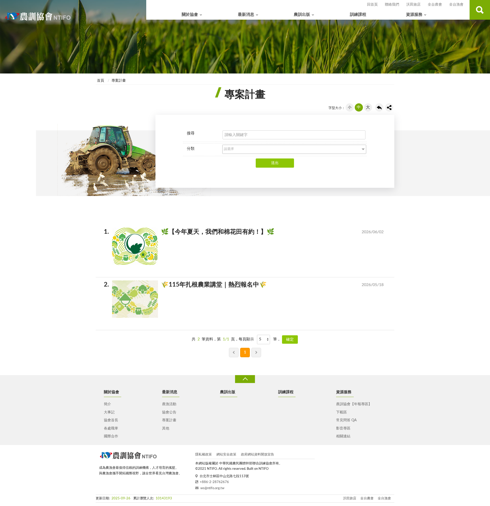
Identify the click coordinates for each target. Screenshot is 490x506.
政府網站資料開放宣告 (257, 454)
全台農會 (435, 4)
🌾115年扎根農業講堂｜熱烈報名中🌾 (248, 285)
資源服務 (414, 15)
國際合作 (111, 436)
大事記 (109, 412)
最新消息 (246, 15)
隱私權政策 (203, 454)
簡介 (107, 404)
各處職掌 (111, 428)
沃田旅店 (413, 4)
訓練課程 (358, 15)
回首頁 (372, 4)
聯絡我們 (392, 4)
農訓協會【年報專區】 (354, 404)
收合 (245, 379)
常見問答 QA (346, 420)
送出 (275, 163)
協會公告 (169, 412)
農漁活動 (169, 404)
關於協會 (190, 15)
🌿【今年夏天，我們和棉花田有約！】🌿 (248, 232)
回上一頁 (379, 107)
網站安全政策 (226, 454)
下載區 (341, 412)
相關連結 (343, 436)
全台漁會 (456, 4)
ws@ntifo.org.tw (212, 488)
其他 (165, 428)
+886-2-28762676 (214, 482)
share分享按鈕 (389, 107)
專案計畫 (119, 80)
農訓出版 (302, 15)
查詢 (480, 10)
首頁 (100, 80)
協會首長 (111, 420)
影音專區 (343, 428)
